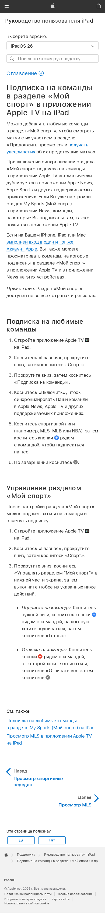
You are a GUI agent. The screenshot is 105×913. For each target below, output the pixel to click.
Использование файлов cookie (26, 903)
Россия (9, 880)
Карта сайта (60, 899)
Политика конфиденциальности (28, 894)
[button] (6, 6)
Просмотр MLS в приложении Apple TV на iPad (49, 739)
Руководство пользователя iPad (49, 20)
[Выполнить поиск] (12, 59)
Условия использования (75, 894)
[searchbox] (52, 58)
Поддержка (26, 854)
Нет (52, 840)
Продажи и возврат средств (25, 899)
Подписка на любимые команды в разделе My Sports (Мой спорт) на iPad (50, 724)
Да (21, 840)
